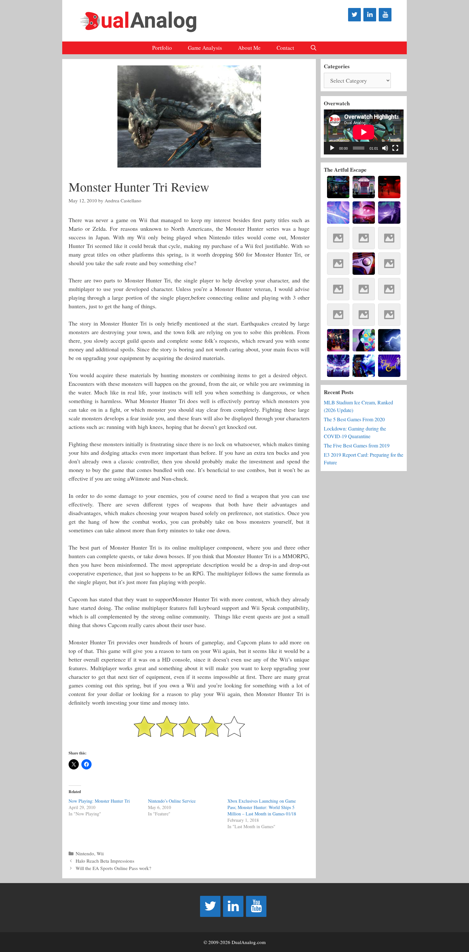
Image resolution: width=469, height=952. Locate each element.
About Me (249, 47)
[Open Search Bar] (313, 47)
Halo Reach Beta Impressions (105, 861)
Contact (285, 47)
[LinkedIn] (369, 14)
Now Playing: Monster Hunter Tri (99, 801)
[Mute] (385, 148)
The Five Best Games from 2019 (357, 445)
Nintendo (85, 853)
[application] (364, 131)
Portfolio (162, 47)
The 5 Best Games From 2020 (354, 419)
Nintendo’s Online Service (172, 801)
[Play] (332, 148)
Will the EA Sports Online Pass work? (113, 868)
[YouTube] (385, 14)
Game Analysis (205, 47)
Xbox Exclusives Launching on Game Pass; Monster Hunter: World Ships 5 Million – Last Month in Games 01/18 (261, 807)
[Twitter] (354, 14)
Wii (100, 853)
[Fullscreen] (395, 148)
